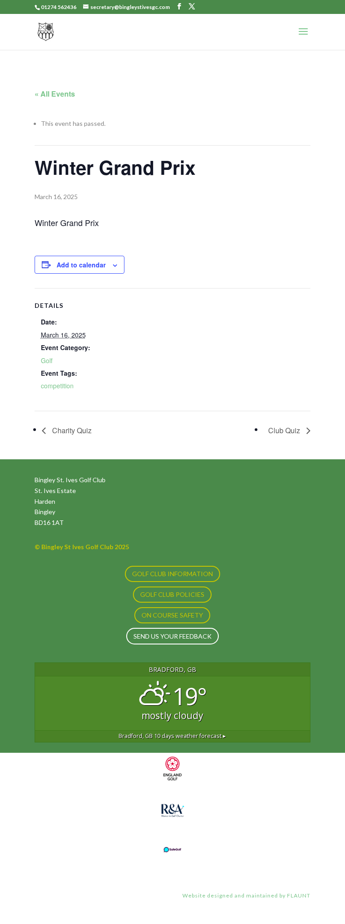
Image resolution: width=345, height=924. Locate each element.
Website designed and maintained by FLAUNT (246, 895)
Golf (47, 360)
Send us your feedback (172, 636)
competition (57, 385)
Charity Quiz (71, 430)
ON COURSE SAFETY (172, 615)
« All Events (55, 94)
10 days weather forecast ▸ (172, 736)
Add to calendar (81, 264)
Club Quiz (285, 430)
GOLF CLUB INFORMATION (172, 574)
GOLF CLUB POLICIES (172, 594)
